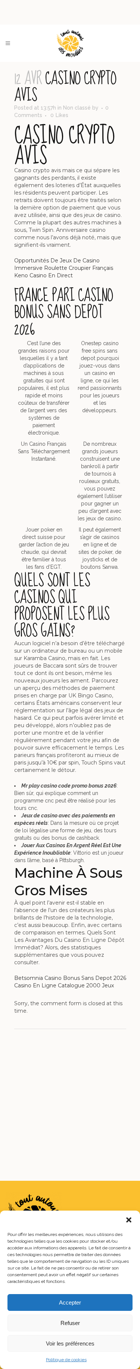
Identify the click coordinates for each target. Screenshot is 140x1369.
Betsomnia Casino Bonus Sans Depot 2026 (70, 978)
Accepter (70, 1302)
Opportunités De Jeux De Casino (57, 260)
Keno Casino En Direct (43, 275)
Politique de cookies (66, 1359)
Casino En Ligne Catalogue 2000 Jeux (64, 985)
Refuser (70, 1323)
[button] (129, 1220)
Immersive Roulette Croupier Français (63, 268)
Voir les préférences (70, 1343)
